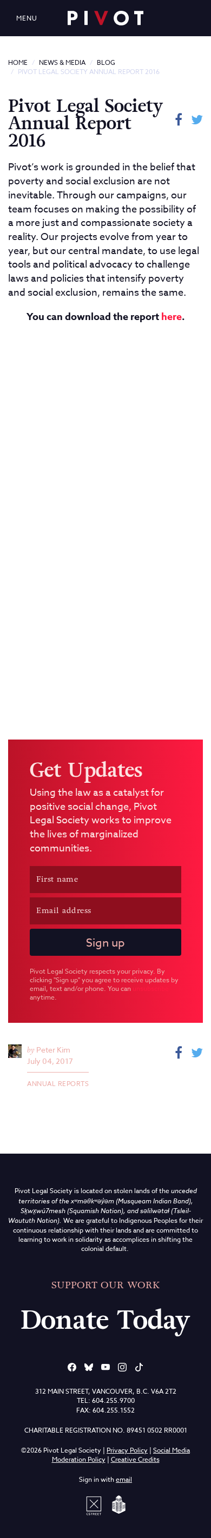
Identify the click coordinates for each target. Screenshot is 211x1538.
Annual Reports (58, 1083)
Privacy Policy (127, 1450)
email (124, 1479)
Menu (26, 18)
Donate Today (105, 1320)
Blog (106, 62)
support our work (105, 1285)
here (171, 317)
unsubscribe (151, 988)
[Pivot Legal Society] (105, 18)
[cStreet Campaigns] (95, 1504)
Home (18, 62)
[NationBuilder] (117, 1504)
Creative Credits (135, 1459)
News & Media (62, 62)
